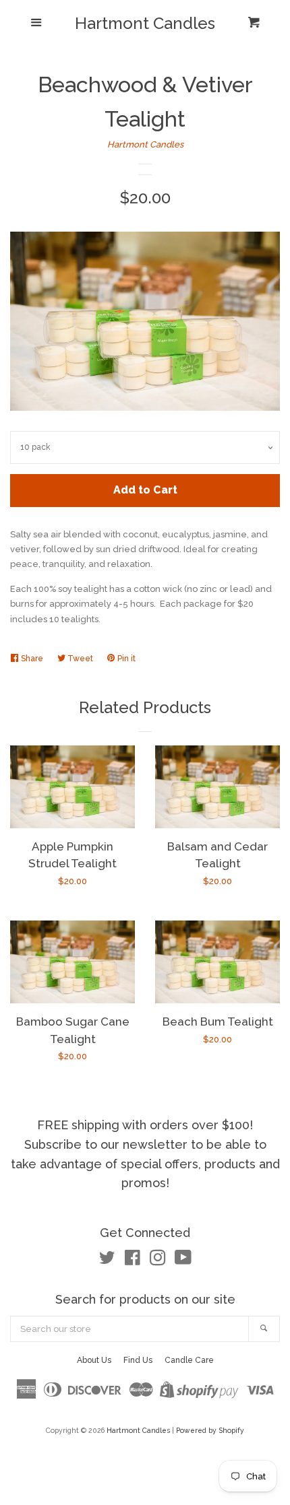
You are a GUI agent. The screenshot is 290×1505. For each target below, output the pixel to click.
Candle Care (189, 1360)
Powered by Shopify (210, 1430)
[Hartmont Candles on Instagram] (158, 1261)
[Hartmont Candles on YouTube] (183, 1261)
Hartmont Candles (145, 23)
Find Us (137, 1360)
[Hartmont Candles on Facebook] (132, 1261)
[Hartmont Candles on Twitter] (107, 1261)
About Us (94, 1360)
